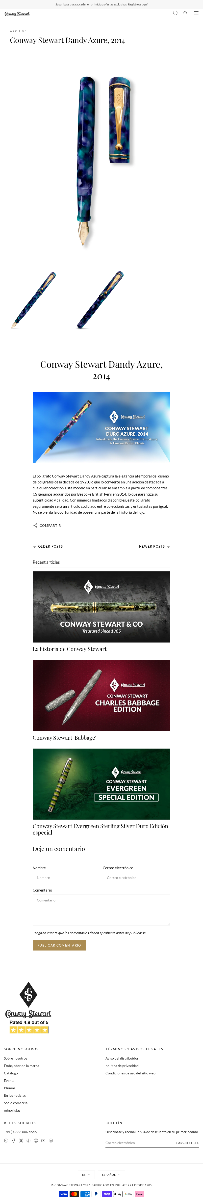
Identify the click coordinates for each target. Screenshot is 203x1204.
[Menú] (196, 13)
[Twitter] (21, 1141)
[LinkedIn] (51, 1141)
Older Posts (50, 546)
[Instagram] (6, 1141)
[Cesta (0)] (185, 13)
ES (84, 1174)
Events (9, 1080)
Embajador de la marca (21, 1066)
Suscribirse (187, 1143)
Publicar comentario (59, 945)
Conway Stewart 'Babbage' (64, 737)
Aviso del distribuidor (122, 1058)
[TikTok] (28, 1141)
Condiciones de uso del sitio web (130, 1073)
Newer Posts (152, 546)
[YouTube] (43, 1141)
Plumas (9, 1088)
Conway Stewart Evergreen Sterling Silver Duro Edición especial (100, 829)
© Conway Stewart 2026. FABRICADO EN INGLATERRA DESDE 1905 (101, 1185)
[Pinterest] (36, 1141)
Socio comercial (16, 1103)
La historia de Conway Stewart (70, 648)
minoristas (12, 1110)
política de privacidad (122, 1066)
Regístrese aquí (138, 4)
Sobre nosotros (15, 1058)
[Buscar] (175, 13)
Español (109, 1174)
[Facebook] (13, 1141)
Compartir (50, 526)
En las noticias (15, 1095)
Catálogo (11, 1073)
